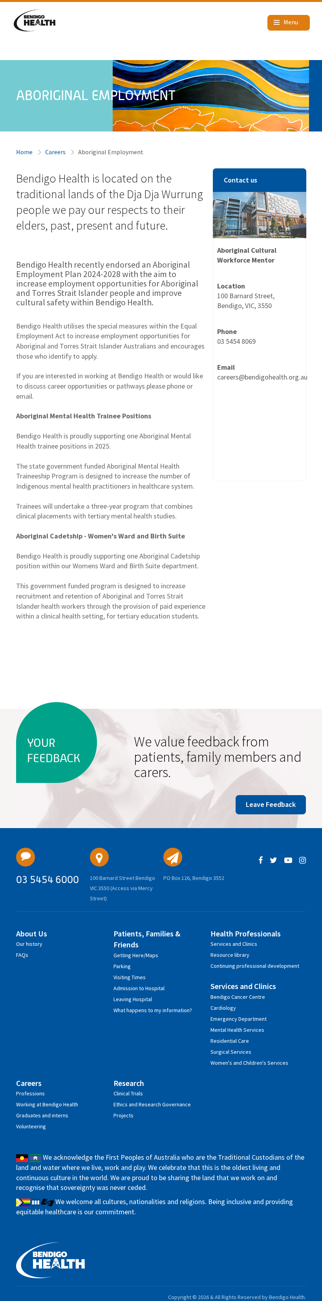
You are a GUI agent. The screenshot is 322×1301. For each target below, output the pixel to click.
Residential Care (229, 1040)
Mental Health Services (237, 1029)
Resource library (229, 954)
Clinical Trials (128, 1093)
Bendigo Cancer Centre (237, 996)
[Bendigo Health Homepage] (50, 1260)
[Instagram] (302, 861)
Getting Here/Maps (135, 955)
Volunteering (31, 1126)
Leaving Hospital (132, 999)
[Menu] (288, 23)
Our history (29, 943)
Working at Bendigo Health (47, 1104)
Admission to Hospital (139, 988)
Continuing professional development (254, 965)
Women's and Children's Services (249, 1062)
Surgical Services (230, 1051)
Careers (55, 152)
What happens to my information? (152, 1010)
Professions (30, 1093)
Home (24, 152)
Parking (122, 966)
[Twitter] (273, 861)
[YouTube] (288, 861)
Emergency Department (238, 1018)
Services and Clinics (233, 943)
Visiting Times (129, 977)
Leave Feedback (271, 804)
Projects (123, 1115)
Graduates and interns (42, 1115)
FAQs (22, 954)
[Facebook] (260, 861)
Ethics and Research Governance (152, 1104)
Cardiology (223, 1007)
